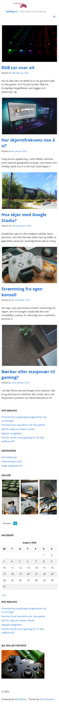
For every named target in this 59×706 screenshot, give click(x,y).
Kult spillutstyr (9, 457)
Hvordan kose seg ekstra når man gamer (23, 424)
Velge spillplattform (11, 465)
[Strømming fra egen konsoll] (29, 266)
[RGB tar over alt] (29, 44)
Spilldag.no (12, 11)
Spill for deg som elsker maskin (18, 429)
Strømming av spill (11, 461)
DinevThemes (47, 699)
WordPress (21, 699)
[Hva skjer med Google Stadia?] (29, 191)
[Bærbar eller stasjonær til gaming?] (29, 346)
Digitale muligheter (11, 433)
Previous (7, 523)
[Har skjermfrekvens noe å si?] (29, 116)
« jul (3, 595)
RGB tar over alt (18, 67)
